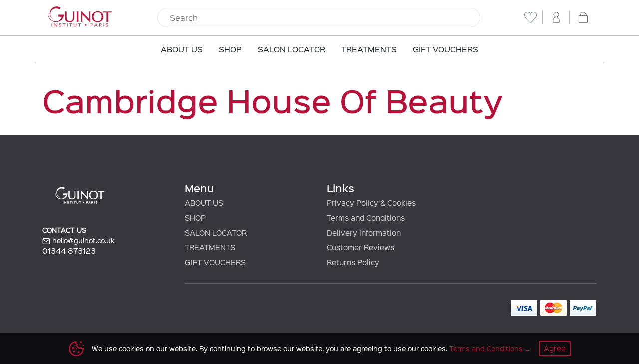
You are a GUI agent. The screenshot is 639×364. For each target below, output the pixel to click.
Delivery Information (364, 233)
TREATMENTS (210, 247)
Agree (555, 348)
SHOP (195, 218)
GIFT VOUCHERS (215, 262)
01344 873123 (69, 250)
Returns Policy (353, 262)
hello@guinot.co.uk (82, 240)
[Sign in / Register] (556, 17)
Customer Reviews (360, 247)
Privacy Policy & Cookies (371, 203)
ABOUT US (204, 203)
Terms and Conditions (486, 348)
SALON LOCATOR (216, 233)
